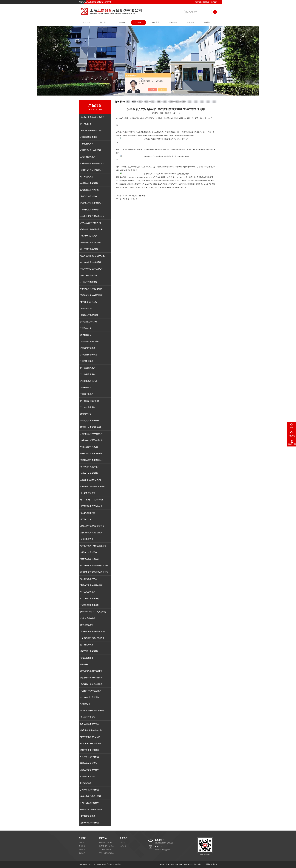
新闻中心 (138, 22)
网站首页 (86, 22)
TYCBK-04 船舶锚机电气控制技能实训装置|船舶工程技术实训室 (106, 853)
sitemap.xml (188, 864)
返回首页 (198, 2)
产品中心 (121, 22)
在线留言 (206, 2)
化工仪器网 (206, 864)
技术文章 (155, 22)
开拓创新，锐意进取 (130, 199)
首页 (128, 102)
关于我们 (103, 22)
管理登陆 (214, 864)
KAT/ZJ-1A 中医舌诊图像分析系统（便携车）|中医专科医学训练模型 (106, 846)
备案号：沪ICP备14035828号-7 (171, 864)
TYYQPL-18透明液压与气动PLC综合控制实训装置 (106, 849)
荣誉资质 (173, 22)
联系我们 (214, 2)
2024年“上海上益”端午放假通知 (134, 196)
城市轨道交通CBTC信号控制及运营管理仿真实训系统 (106, 842)
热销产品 (103, 838)
